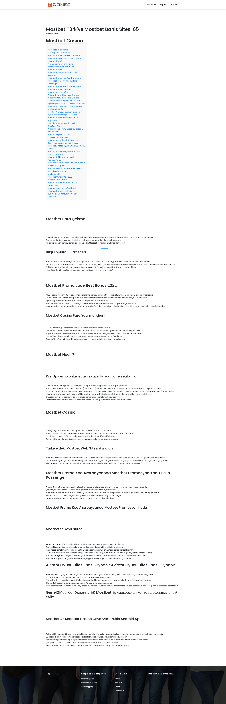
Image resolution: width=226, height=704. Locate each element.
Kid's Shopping (87, 687)
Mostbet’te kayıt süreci (58, 92)
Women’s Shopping (89, 683)
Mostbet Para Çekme (58, 49)
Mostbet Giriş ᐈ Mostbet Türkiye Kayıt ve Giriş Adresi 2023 (65, 170)
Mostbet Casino (55, 69)
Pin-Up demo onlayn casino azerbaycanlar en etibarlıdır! (61, 65)
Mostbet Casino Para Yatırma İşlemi (64, 58)
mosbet (104, 249)
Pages (162, 4)
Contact (174, 4)
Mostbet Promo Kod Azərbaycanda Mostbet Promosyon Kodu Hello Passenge (64, 81)
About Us (151, 4)
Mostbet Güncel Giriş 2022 (60, 177)
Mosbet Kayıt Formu (57, 179)
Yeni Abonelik (54, 174)
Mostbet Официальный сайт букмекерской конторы (60, 136)
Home (117, 679)
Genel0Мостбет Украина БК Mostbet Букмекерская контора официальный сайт (66, 102)
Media (117, 687)
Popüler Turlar (54, 160)
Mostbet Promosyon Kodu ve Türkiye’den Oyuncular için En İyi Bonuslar (62, 194)
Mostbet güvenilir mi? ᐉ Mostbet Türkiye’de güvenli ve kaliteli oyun (63, 141)
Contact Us (119, 691)
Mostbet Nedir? (55, 61)
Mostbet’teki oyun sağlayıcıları (62, 157)
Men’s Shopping (87, 679)
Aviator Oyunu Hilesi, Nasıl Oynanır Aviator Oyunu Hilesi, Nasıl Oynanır (63, 96)
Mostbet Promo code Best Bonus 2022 (65, 55)
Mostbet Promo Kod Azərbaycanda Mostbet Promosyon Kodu (64, 88)
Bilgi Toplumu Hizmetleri (59, 52)
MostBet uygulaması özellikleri (62, 188)
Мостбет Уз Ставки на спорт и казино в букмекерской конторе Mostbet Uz (65, 113)
